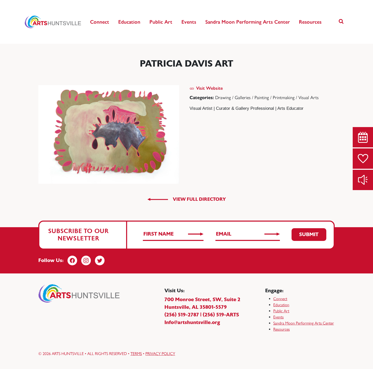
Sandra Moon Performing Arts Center (247, 22)
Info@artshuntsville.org (192, 322)
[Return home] (53, 22)
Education (129, 22)
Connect (99, 22)
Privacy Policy (160, 353)
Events (188, 22)
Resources (310, 22)
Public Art (160, 22)
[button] (341, 22)
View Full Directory (199, 199)
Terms (136, 353)
